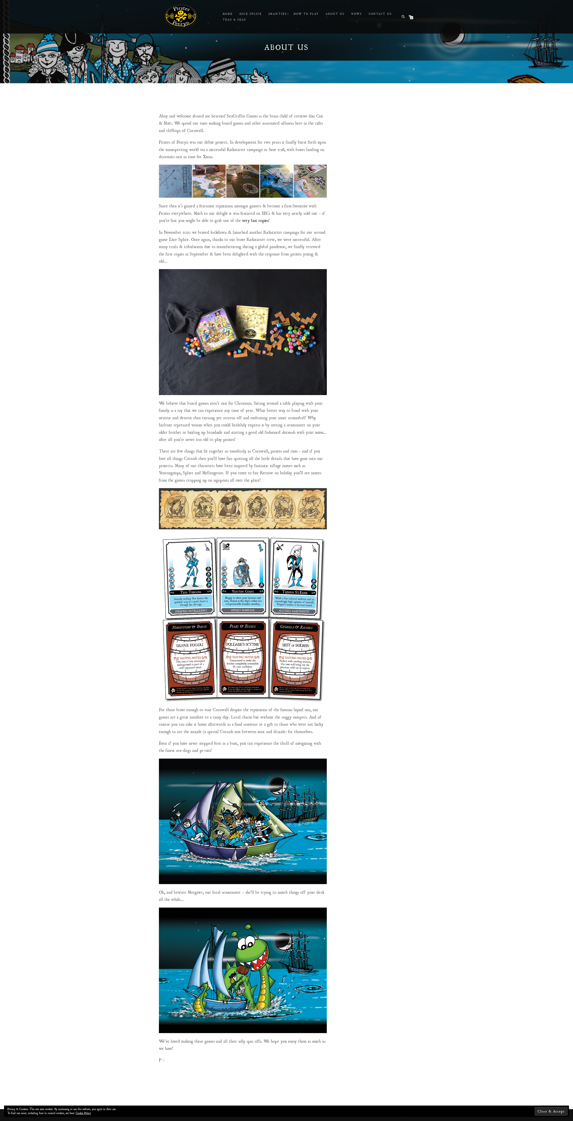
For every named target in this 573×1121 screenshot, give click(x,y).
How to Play (306, 14)
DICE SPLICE (250, 14)
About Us (335, 14)
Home (228, 14)
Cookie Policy (83, 1113)
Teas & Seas (234, 19)
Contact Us (380, 14)
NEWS (356, 14)
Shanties (278, 14)
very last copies (255, 220)
